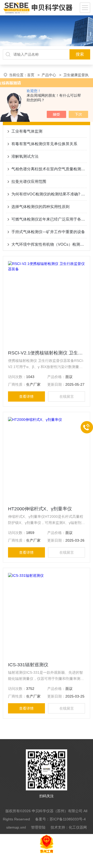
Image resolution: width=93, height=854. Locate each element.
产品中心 (49, 75)
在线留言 (66, 396)
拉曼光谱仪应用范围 (28, 181)
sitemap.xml (16, 827)
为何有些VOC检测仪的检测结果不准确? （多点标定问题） (49, 194)
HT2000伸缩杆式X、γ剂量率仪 (40, 508)
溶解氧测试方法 (24, 156)
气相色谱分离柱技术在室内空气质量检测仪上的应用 (49, 169)
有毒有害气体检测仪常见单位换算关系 (44, 144)
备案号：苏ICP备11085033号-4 (60, 819)
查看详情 (26, 396)
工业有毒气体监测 (26, 131)
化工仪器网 (78, 827)
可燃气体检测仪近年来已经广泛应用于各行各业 (49, 219)
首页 (31, 75)
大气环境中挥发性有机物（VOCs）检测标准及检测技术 (49, 244)
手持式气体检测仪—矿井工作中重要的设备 (48, 232)
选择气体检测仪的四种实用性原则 (40, 206)
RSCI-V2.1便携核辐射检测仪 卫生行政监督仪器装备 (46, 352)
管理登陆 (38, 827)
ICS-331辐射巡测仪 (28, 664)
